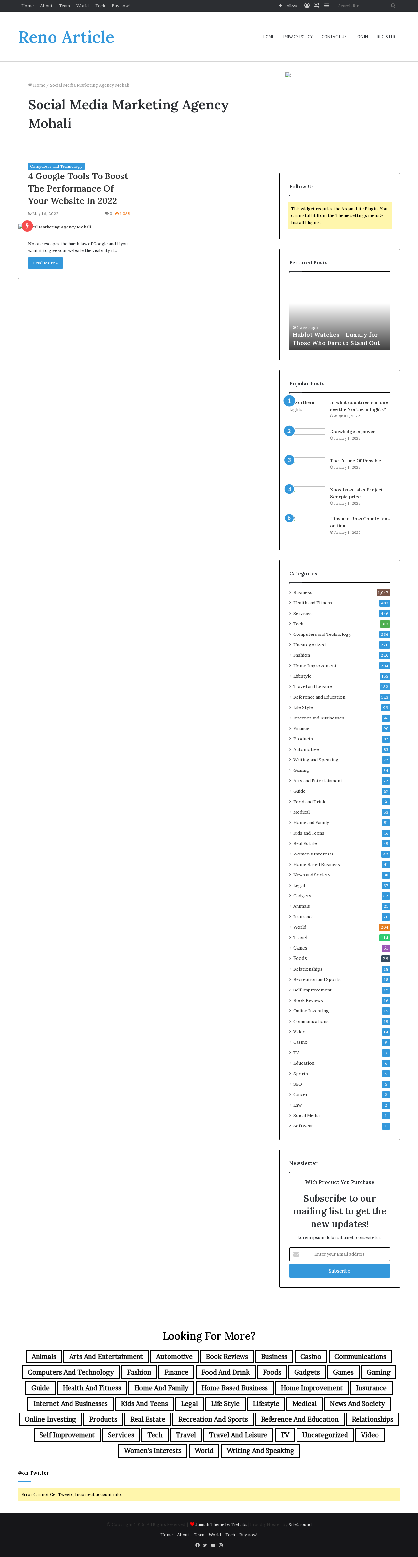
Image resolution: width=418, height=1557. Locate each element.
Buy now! (121, 5)
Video (299, 1031)
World (82, 5)
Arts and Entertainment (317, 780)
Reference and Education (319, 697)
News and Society (311, 874)
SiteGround (300, 1524)
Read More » (45, 262)
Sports (300, 1073)
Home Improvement (315, 665)
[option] (339, 314)
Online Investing (311, 1010)
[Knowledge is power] (307, 440)
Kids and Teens (308, 833)
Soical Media (306, 1115)
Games (300, 948)
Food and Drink (309, 801)
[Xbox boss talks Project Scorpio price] (307, 498)
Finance (301, 728)
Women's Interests (313, 853)
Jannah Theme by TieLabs (221, 1524)
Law (297, 1105)
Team (64, 5)
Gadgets (302, 895)
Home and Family (311, 822)
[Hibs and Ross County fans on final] (307, 528)
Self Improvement (312, 989)
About (46, 5)
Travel (300, 937)
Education (303, 1063)
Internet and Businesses (318, 717)
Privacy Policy (298, 37)
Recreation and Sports (317, 979)
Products (303, 738)
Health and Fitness (312, 602)
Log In (362, 37)
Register (386, 37)
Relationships (308, 969)
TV (296, 1052)
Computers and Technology (56, 166)
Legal (299, 885)
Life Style (303, 707)
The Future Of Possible (355, 461)
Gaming (301, 770)
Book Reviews (308, 1000)
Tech (100, 5)
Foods (300, 958)
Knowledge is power (352, 431)
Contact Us (334, 37)
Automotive (306, 749)
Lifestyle (302, 676)
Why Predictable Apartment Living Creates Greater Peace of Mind (339, 334)
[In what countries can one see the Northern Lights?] (307, 411)
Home (27, 5)
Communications (311, 1021)
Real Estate (305, 843)
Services (302, 613)
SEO (297, 1084)
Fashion (301, 655)
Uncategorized (309, 644)
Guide (299, 791)
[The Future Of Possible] (307, 469)
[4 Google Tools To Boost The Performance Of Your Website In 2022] (79, 227)
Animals (301, 906)
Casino (300, 1042)
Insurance (303, 916)
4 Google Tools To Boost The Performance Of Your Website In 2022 (78, 188)
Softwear (303, 1125)
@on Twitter (33, 1473)
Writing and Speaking (316, 759)
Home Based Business (316, 864)
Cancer (300, 1094)
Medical (301, 812)
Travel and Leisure (312, 686)
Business (302, 592)
